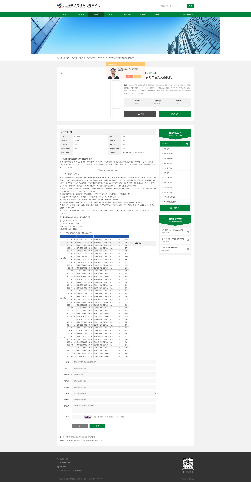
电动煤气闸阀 (168, 168)
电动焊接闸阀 (168, 187)
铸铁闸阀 (166, 149)
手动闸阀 (166, 173)
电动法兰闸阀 (168, 192)
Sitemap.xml (176, 479)
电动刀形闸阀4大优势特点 (170, 247)
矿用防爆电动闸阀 (169, 197)
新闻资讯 (111, 14)
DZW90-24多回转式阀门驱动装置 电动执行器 (80, 437)
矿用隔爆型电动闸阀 (170, 202)
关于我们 (80, 14)
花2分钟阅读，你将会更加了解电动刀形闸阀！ (173, 239)
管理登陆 (191, 479)
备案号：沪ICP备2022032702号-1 (94, 479)
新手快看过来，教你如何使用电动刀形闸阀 (173, 230)
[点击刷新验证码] (87, 417)
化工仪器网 (184, 479)
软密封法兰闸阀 (168, 153)
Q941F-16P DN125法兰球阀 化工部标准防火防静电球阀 (84, 440)
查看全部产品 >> (175, 208)
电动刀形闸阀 (91, 58)
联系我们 (158, 14)
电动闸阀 (82, 58)
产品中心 (96, 14)
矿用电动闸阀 (168, 163)
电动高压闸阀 (168, 182)
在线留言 (143, 14)
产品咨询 (140, 114)
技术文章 (127, 14)
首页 (64, 14)
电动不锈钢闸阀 (168, 158)
